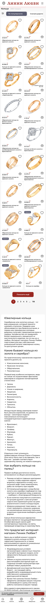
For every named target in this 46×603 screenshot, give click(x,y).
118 (33, 302)
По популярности (15, 14)
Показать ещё (23, 294)
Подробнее (10, 594)
